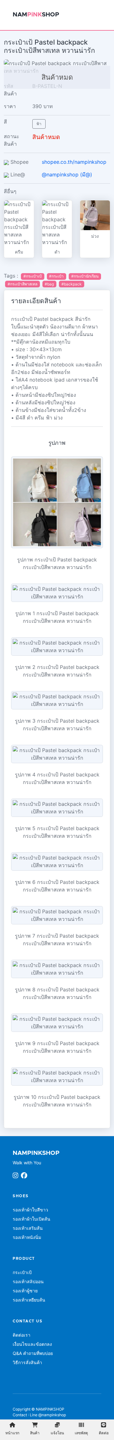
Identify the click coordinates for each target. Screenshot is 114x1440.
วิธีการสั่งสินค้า (27, 1362)
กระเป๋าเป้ (22, 1272)
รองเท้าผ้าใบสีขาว (30, 1209)
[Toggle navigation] (98, 14)
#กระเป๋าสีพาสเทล (22, 284)
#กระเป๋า (56, 276)
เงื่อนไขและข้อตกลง (32, 1344)
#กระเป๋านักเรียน (84, 276)
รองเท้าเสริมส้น (28, 1228)
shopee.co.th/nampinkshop (74, 162)
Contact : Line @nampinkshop (39, 1414)
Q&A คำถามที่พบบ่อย (33, 1353)
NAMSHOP (36, 15)
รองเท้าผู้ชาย (25, 1290)
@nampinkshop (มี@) (67, 174)
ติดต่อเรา (21, 1335)
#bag (49, 284)
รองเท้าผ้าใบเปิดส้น (31, 1219)
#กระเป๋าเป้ (32, 276)
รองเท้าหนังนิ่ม (27, 1237)
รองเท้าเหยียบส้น (29, 1299)
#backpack (71, 284)
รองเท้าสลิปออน (28, 1281)
